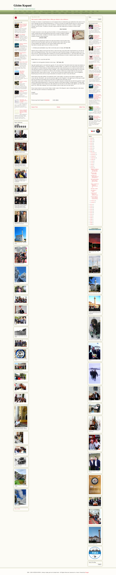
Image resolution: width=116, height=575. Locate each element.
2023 (91, 143)
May (92, 164)
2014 (91, 209)
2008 (91, 219)
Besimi (20, 11)
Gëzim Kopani (22, 5)
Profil (74, 11)
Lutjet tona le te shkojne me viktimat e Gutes (94, 193)
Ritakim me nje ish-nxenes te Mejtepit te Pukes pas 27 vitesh (23, 26)
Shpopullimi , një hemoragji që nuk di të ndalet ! (23, 100)
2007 (91, 220)
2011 (91, 214)
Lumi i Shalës (96, 106)
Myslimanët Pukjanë (85, 13)
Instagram (49, 13)
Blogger (87, 572)
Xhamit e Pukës (77, 13)
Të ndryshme (36, 13)
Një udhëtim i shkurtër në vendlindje (22, 72)
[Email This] (53, 100)
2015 (91, 207)
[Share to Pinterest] (57, 100)
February (93, 200)
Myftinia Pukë (69, 13)
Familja (64, 11)
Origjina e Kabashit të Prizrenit (23, 91)
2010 (91, 216)
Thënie (88, 11)
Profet (25, 11)
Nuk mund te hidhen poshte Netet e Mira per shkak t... (95, 181)
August (92, 159)
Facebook (62, 13)
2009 (91, 217)
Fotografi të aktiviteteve (19, 13)
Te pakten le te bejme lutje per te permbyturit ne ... (94, 176)
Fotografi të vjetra (29, 13)
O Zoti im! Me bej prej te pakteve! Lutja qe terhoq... (94, 197)
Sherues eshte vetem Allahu (94, 173)
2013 (91, 211)
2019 (91, 149)
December (93, 152)
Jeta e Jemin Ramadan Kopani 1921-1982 (97, 117)
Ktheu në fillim (17, 508)
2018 (91, 151)
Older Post (82, 107)
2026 (91, 138)
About (93, 13)
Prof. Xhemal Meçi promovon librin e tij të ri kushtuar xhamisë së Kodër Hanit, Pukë (97, 96)
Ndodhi (84, 11)
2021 (91, 146)
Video (97, 11)
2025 (91, 139)
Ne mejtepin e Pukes (93, 191)
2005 (91, 224)
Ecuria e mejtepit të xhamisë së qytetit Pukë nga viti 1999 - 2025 (23, 112)
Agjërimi (54, 11)
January (92, 202)
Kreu (16, 11)
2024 (91, 141)
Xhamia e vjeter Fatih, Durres (97, 75)
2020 (91, 148)
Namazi (29, 11)
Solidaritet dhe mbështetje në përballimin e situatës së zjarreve (97, 37)
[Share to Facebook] (56, 100)
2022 (91, 144)
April (92, 166)
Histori (79, 11)
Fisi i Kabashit (22, 34)
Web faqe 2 (43, 13)
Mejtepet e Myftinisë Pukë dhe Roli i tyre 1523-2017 (95, 170)
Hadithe (34, 11)
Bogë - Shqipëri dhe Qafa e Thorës (97, 85)
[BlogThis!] (54, 100)
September (93, 157)
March (92, 167)
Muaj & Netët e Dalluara (47, 11)
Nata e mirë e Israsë (23, 61)
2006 (91, 222)
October (92, 156)
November (93, 154)
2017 (91, 204)
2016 (91, 206)
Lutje (39, 11)
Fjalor (93, 11)
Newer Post (34, 107)
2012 (91, 212)
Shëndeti (69, 11)
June (92, 162)
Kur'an (60, 11)
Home (58, 107)
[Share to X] (55, 100)
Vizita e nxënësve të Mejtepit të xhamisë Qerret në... (95, 185)
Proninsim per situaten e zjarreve (97, 26)
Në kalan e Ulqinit (94, 188)
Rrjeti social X (56, 13)
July (92, 161)
